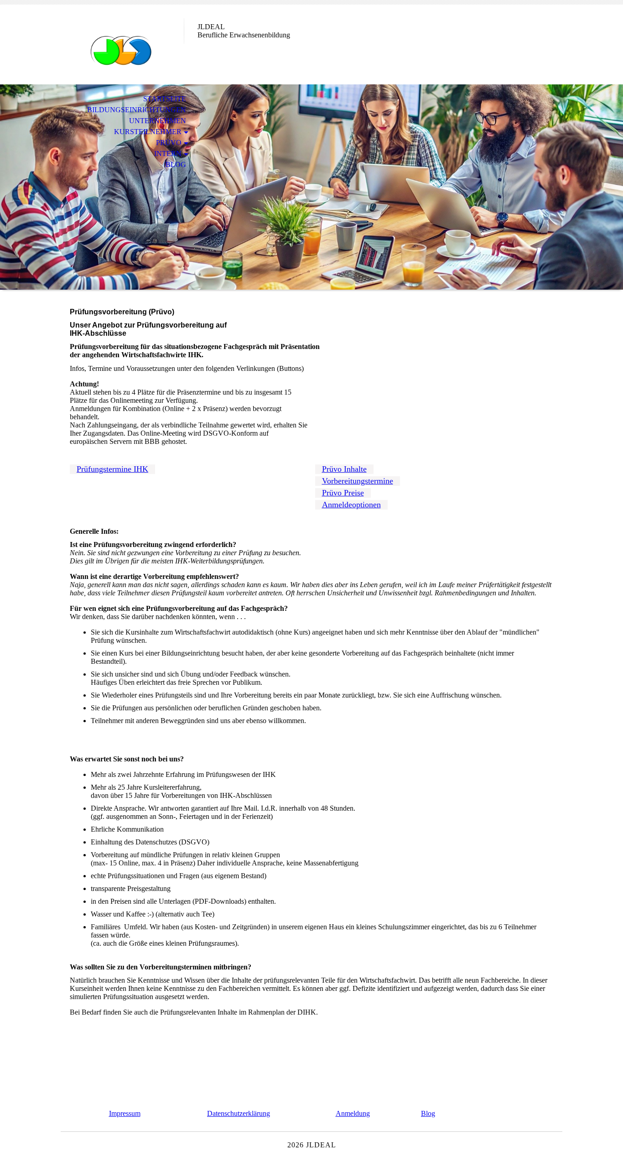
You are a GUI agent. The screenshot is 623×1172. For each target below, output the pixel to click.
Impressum (124, 1113)
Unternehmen (157, 121)
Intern (168, 153)
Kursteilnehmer (148, 131)
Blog (176, 164)
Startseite (164, 99)
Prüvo (169, 142)
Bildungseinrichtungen (136, 110)
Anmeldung (353, 1113)
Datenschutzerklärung (238, 1113)
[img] (122, 44)
